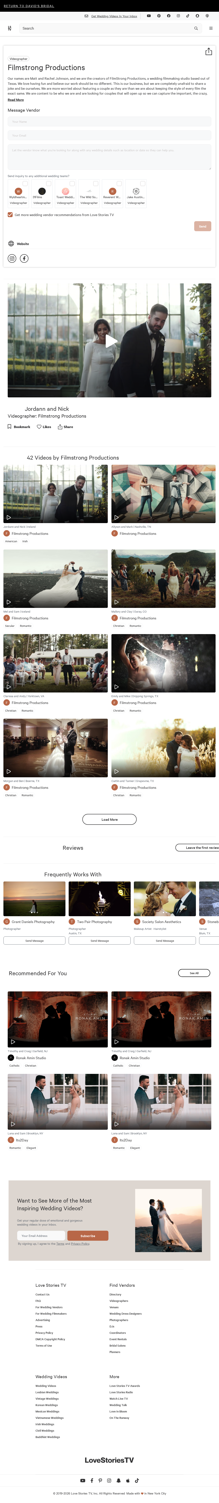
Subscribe (88, 1235)
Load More (110, 819)
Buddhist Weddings (48, 1437)
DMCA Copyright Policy (50, 1339)
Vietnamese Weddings (50, 1418)
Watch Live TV (119, 1398)
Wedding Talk (118, 1405)
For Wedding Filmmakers (51, 1313)
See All (194, 973)
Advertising (43, 1320)
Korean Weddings (47, 1405)
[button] (109, 340)
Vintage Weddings (47, 1398)
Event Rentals (118, 1339)
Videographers (119, 1301)
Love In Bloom (118, 1411)
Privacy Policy (80, 1243)
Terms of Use (44, 1345)
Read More (16, 99)
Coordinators (118, 1333)
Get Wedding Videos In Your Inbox (114, 16)
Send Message (34, 940)
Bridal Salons (118, 1345)
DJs (112, 1326)
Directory (115, 1294)
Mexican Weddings (47, 1411)
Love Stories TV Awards (125, 1386)
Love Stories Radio (121, 1392)
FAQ (38, 1301)
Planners (115, 1352)
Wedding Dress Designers (126, 1313)
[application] (109, 340)
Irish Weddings (45, 1424)
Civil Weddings (45, 1430)
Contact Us (42, 1294)
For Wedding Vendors (49, 1307)
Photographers (119, 1320)
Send (202, 226)
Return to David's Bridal (29, 6)
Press (39, 1326)
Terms (60, 1243)
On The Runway (119, 1418)
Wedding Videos (46, 1386)
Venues (114, 1307)
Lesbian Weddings (47, 1392)
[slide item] (32, 912)
